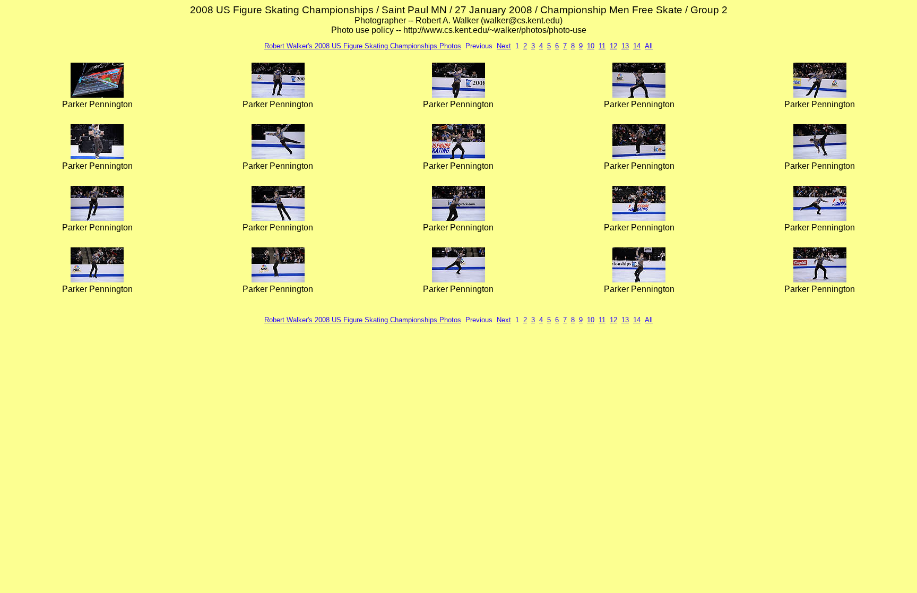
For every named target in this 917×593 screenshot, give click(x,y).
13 (625, 46)
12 (613, 46)
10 (590, 46)
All (649, 46)
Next (504, 46)
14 (637, 46)
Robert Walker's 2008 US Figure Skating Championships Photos (362, 46)
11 (602, 46)
